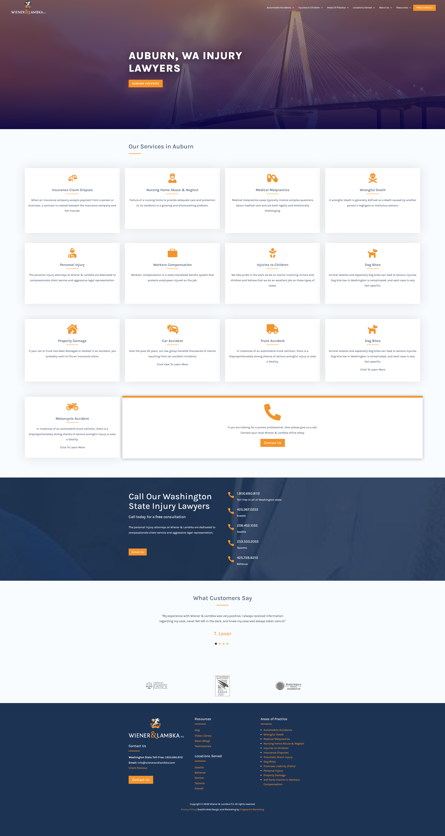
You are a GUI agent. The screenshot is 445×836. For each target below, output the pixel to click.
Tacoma (200, 783)
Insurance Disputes (276, 752)
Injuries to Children (309, 7)
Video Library (203, 735)
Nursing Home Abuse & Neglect (284, 743)
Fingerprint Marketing (252, 809)
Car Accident (172, 341)
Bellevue (200, 772)
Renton (199, 777)
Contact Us (272, 443)
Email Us (138, 552)
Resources (402, 7)
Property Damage (275, 775)
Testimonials (203, 746)
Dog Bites (373, 341)
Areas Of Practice (336, 7)
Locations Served (362, 7)
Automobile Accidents (279, 7)
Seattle (199, 767)
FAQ (197, 730)
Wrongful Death (274, 734)
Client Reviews (138, 768)
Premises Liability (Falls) (280, 766)
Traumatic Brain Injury (278, 757)
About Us (384, 7)
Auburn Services (145, 83)
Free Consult (424, 7)
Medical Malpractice (277, 739)
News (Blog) (202, 741)
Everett (199, 788)
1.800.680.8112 (248, 493)
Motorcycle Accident (72, 419)
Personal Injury (273, 770)
